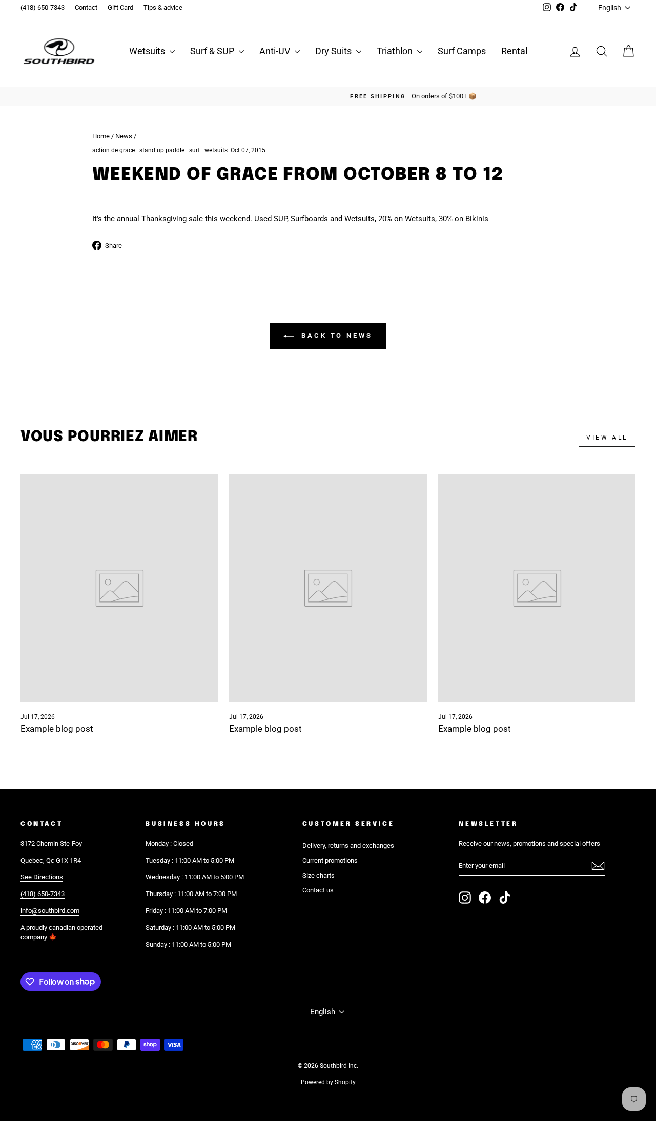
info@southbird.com (49, 911)
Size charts (318, 875)
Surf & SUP (213, 51)
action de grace (113, 150)
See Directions (41, 877)
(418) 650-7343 (42, 7)
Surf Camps (462, 51)
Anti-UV (275, 51)
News (123, 136)
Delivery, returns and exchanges (348, 845)
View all (607, 437)
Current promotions (330, 860)
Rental (514, 51)
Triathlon (396, 51)
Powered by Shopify (328, 1082)
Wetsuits (148, 51)
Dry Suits (334, 51)
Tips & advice (163, 7)
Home (101, 136)
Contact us (318, 890)
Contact (86, 7)
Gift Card (120, 7)
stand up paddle (161, 150)
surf (194, 150)
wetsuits (216, 150)
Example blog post (56, 728)
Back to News (335, 336)
